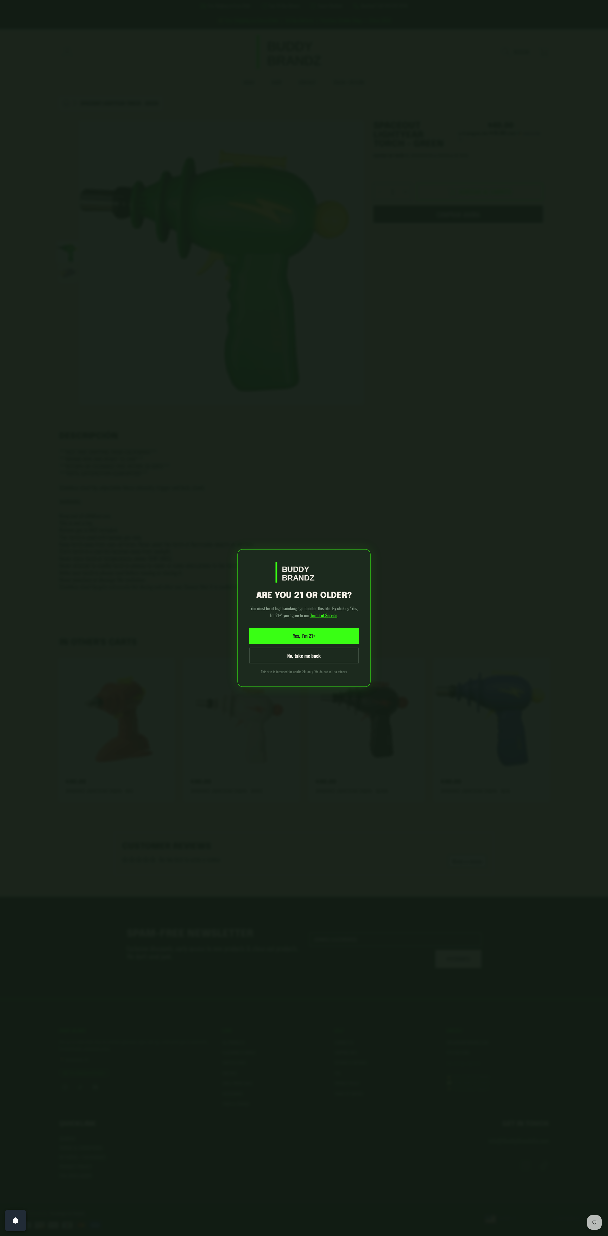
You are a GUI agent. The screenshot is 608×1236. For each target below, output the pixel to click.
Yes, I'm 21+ (304, 635)
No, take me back (304, 655)
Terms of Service (323, 615)
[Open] (15, 1220)
